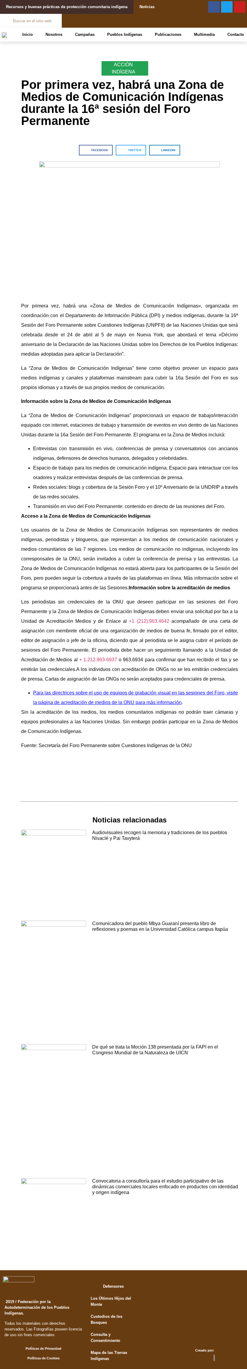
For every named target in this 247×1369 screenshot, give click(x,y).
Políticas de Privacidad (43, 1348)
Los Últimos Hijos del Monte (111, 1301)
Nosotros (53, 34)
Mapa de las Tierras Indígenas (109, 1355)
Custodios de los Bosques (106, 1319)
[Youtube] (239, 7)
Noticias (147, 7)
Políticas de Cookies (43, 1358)
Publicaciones (168, 34)
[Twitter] (227, 7)
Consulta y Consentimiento (105, 1337)
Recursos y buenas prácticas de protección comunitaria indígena (66, 7)
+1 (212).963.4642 (149, 621)
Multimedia (204, 34)
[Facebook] (214, 7)
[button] (96, 150)
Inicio (27, 34)
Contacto (235, 34)
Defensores (113, 1286)
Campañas (85, 34)
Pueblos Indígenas (124, 34)
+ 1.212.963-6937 (98, 659)
